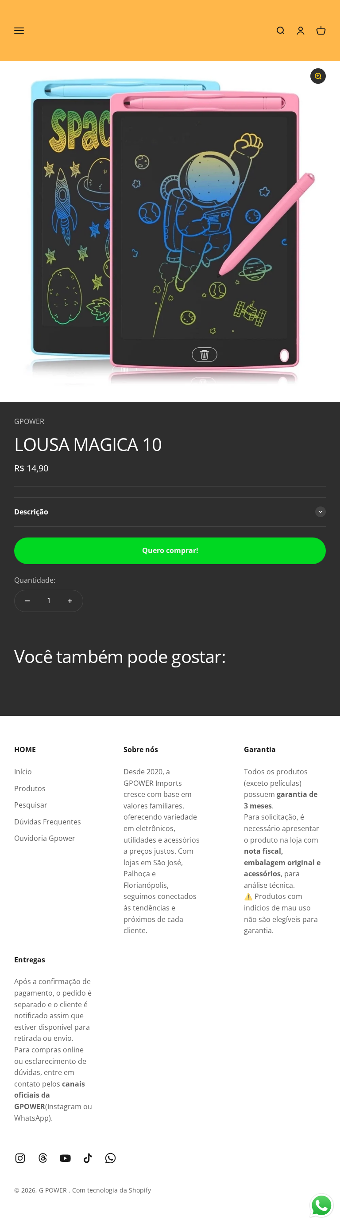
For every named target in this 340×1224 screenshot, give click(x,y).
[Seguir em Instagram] (20, 1158)
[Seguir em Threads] (43, 1158)
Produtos (30, 788)
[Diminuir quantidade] (27, 601)
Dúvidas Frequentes (47, 822)
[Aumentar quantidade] (70, 601)
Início (23, 772)
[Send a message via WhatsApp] (322, 1206)
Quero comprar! (170, 550)
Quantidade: (34, 580)
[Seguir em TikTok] (88, 1158)
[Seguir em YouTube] (65, 1158)
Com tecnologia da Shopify (111, 1190)
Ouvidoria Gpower (44, 838)
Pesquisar (30, 805)
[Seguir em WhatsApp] (110, 1158)
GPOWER (29, 421)
